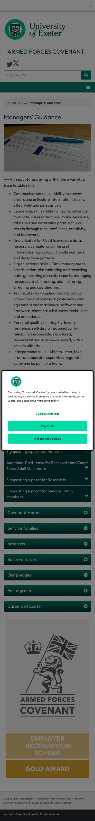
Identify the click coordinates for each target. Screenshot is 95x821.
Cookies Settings (47, 413)
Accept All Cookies (47, 438)
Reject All (47, 425)
